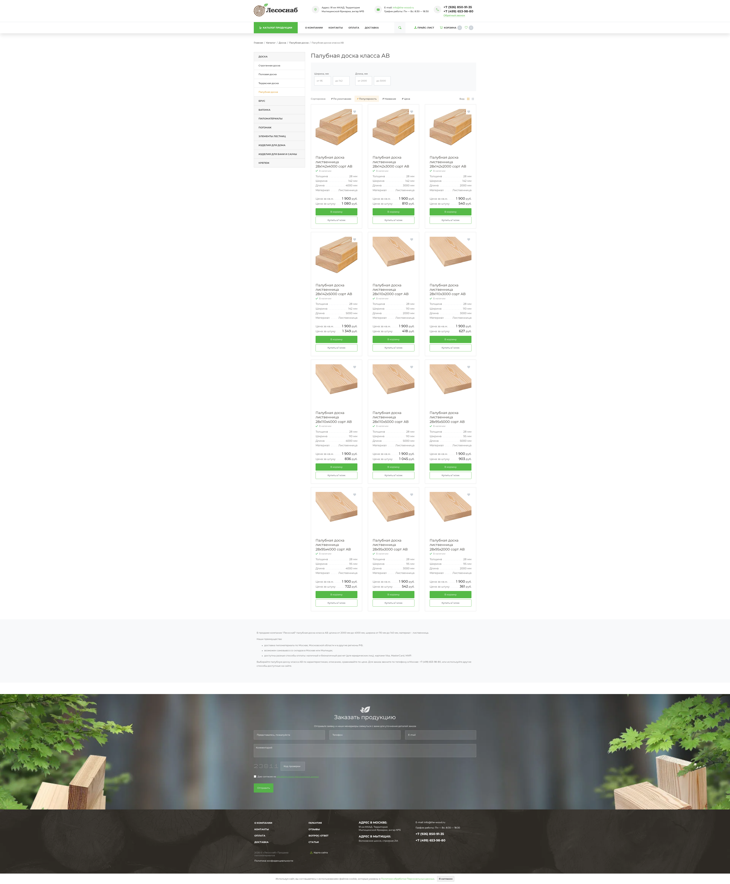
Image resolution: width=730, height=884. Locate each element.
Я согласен (445, 878)
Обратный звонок (454, 15)
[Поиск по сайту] (399, 27)
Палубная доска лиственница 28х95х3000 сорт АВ (390, 544)
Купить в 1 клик (336, 220)
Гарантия (315, 822)
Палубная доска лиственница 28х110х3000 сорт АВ (448, 289)
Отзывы (314, 829)
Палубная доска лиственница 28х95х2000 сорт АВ (447, 544)
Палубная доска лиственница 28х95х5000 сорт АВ (447, 417)
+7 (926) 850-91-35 (458, 7)
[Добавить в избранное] (354, 111)
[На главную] (276, 9)
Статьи (314, 842)
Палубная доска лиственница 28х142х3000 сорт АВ (391, 161)
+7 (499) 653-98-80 (458, 11)
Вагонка (264, 109)
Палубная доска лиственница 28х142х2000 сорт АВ (448, 161)
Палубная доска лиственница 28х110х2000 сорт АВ (391, 289)
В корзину (336, 211)
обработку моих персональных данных (297, 776)
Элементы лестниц (272, 136)
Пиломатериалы (270, 118)
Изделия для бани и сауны (278, 154)
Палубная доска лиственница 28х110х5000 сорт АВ (391, 417)
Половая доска (268, 74)
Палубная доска (299, 42)
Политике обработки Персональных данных (407, 878)
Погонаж (265, 127)
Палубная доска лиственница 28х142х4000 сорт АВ (334, 161)
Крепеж (264, 162)
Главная (258, 42)
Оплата (353, 27)
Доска (282, 42)
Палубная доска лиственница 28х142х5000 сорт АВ (334, 289)
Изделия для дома (272, 145)
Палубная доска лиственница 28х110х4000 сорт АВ (334, 417)
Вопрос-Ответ (318, 835)
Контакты (335, 27)
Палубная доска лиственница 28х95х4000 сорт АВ (333, 544)
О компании (314, 27)
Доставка (372, 27)
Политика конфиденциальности (273, 860)
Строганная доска (269, 65)
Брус (262, 100)
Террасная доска (269, 83)
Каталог (271, 42)
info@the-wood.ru (403, 7)
